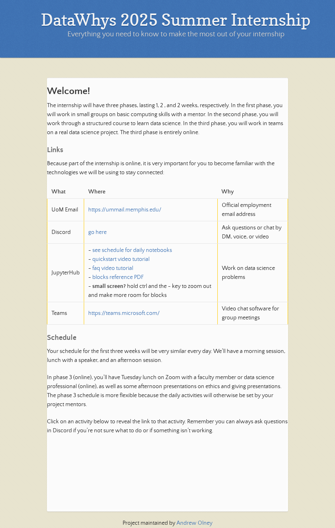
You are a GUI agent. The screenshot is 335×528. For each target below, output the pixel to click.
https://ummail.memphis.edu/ (124, 210)
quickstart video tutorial (121, 259)
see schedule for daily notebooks (132, 250)
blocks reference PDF (118, 277)
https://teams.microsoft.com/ (124, 313)
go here (97, 232)
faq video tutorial (112, 268)
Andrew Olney (194, 523)
